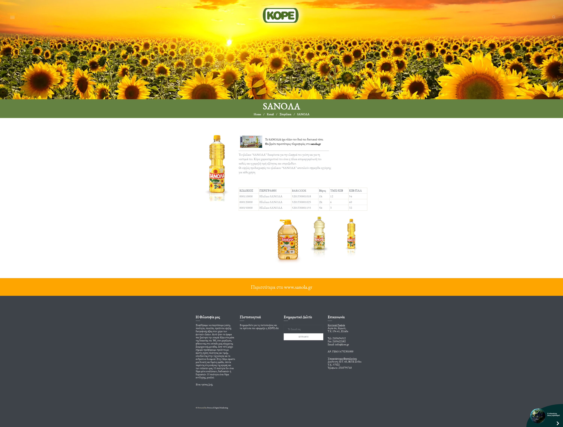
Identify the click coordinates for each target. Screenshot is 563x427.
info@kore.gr (342, 344)
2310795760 (345, 367)
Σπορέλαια (285, 64)
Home (257, 64)
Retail (270, 64)
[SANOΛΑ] (217, 163)
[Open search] (554, 17)
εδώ (277, 328)
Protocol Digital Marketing (217, 407)
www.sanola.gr (298, 287)
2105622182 (339, 341)
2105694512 (339, 338)
